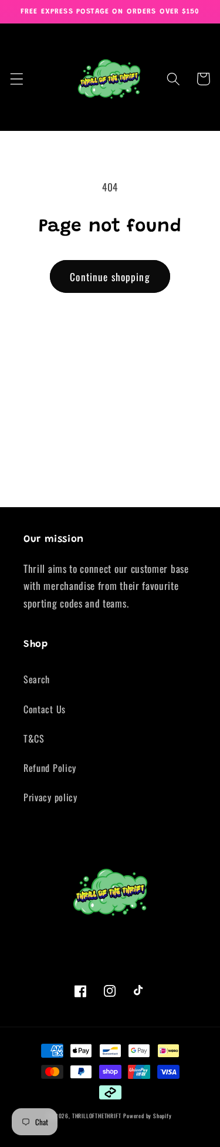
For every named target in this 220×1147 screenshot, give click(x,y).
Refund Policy (49, 768)
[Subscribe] (181, 491)
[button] (17, 79)
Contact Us (44, 709)
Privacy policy (50, 797)
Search (36, 679)
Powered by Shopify (147, 1116)
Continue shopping (110, 276)
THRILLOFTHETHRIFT (96, 1116)
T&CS (34, 738)
